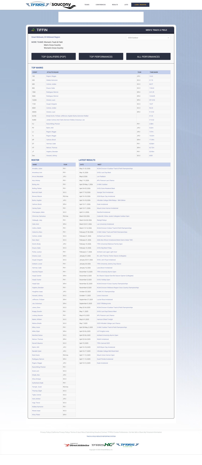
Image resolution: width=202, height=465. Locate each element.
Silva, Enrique (36, 379)
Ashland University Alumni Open (107, 335)
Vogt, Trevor (36, 403)
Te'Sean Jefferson (61, 116)
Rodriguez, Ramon (52, 92)
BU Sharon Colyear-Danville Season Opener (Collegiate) (115, 276)
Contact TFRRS (107, 432)
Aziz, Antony (36, 180)
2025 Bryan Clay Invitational (106, 347)
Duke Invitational (102, 204)
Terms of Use (75, 432)
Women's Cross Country (53, 48)
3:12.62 (151, 120)
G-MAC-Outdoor (102, 184)
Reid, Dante (36, 355)
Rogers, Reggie (51, 76)
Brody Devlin (50, 116)
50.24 (151, 108)
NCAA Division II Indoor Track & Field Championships (114, 228)
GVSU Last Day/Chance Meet (107, 311)
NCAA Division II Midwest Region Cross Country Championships (118, 287)
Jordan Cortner (51, 120)
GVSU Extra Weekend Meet (106, 188)
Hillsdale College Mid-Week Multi (108, 351)
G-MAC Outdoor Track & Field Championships (112, 327)
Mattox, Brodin (36, 323)
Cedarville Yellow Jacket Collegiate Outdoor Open (113, 216)
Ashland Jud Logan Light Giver (107, 252)
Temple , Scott (37, 387)
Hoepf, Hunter (36, 280)
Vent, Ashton (36, 399)
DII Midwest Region (52, 37)
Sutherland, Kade (37, 383)
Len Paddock (101, 176)
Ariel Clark (60, 120)
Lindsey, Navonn (37, 315)
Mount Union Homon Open (106, 355)
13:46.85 (152, 96)
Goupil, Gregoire (51, 104)
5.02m (151, 128)
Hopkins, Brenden (52, 151)
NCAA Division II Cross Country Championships (112, 284)
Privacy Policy (45, 432)
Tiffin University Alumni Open (106, 272)
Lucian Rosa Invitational (105, 299)
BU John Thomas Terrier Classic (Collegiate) (111, 256)
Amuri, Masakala (37, 176)
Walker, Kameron (52, 80)
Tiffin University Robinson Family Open (110, 244)
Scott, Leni (35, 371)
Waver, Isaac (36, 411)
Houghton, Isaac (37, 291)
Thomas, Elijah (37, 391)
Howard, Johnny (51, 155)
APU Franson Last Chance (105, 180)
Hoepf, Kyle (36, 284)
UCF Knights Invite (103, 331)
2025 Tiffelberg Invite (104, 303)
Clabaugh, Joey (37, 220)
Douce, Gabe (50, 88)
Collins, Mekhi (36, 228)
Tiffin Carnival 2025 (103, 343)
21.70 (151, 80)
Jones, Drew (36, 307)
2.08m (151, 124)
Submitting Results (93, 432)
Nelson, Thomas (51, 148)
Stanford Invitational (103, 212)
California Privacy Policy (60, 432)
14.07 (151, 104)
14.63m (151, 136)
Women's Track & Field (53, 42)
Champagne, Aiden (38, 212)
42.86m (151, 144)
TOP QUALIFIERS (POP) (53, 56)
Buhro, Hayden (37, 200)
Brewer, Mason (37, 196)
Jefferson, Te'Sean (38, 299)
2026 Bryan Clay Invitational (106, 196)
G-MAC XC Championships (106, 291)
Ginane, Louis (50, 100)
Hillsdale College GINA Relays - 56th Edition (111, 200)
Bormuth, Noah (37, 192)
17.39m (151, 140)
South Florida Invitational (105, 359)
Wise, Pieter (36, 414)
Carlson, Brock (51, 140)
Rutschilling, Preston (53, 124)
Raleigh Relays (102, 220)
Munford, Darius (37, 335)
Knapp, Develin (37, 311)
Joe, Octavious (37, 303)
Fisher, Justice (37, 252)
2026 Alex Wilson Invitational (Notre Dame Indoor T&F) (115, 240)
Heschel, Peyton (37, 272)
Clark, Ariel (35, 224)
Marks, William (37, 319)
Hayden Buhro (72, 116)
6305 (151, 155)
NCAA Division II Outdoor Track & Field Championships (115, 168)
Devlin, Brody (36, 244)
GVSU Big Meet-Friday (104, 248)
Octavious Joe (80, 120)
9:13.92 (151, 112)
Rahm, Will (49, 128)
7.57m (151, 132)
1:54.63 (151, 88)
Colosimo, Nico (37, 232)
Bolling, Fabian (37, 188)
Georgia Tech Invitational (105, 192)
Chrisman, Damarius (39, 216)
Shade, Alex (36, 375)
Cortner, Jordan (51, 84)
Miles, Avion (36, 327)
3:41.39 (151, 92)
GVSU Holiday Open (103, 280)
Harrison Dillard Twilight (105, 319)
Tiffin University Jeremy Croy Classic (109, 264)
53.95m (151, 151)
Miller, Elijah (36, 331)
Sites (83, 432)
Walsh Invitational (103, 339)
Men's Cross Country (52, 45)
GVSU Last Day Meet (104, 172)
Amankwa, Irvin (37, 172)
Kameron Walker (83, 116)
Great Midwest (37, 37)
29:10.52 (152, 100)
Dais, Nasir (35, 240)
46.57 (151, 84)
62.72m (151, 148)
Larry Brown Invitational (104, 268)
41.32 (151, 116)
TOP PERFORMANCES (100, 56)
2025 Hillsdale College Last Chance (108, 323)
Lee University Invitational (105, 224)
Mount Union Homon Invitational (107, 208)
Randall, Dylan (36, 351)
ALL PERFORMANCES (148, 56)
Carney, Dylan (36, 208)
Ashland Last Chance (104, 236)
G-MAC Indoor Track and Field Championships (112, 232)
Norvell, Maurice (37, 343)
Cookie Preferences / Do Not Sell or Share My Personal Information (138, 432)
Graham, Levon (37, 264)
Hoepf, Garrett (36, 276)
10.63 (151, 76)
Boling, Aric (35, 184)
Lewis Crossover (102, 295)
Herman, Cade (51, 144)
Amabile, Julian (37, 168)
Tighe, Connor (36, 395)
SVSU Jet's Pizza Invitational (106, 260)
